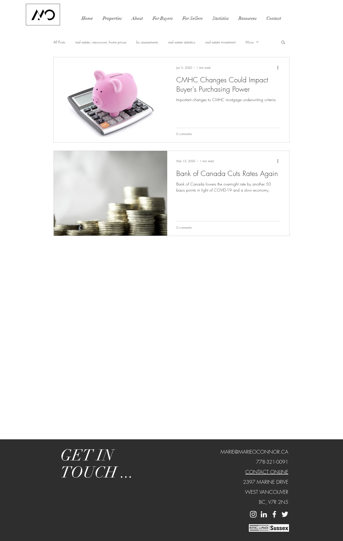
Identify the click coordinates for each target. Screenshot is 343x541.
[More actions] (279, 68)
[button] (112, 18)
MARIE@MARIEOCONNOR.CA (254, 451)
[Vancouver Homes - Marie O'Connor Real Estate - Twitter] (284, 514)
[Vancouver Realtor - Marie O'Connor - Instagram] (253, 514)
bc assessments (147, 42)
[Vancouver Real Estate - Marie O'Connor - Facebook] (274, 514)
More (250, 42)
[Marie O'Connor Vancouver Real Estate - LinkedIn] (263, 514)
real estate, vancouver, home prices (100, 42)
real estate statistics (181, 42)
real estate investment (220, 42)
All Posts (59, 42)
